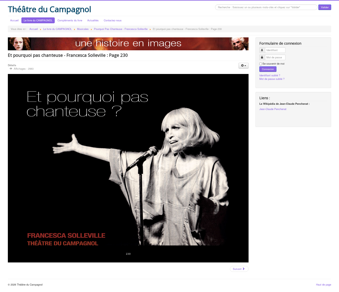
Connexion (268, 69)
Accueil (14, 20)
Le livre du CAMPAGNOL (38, 20)
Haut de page (323, 284)
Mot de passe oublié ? (271, 79)
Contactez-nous (113, 20)
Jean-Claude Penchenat (272, 109)
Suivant (237, 269)
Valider (325, 7)
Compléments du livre (69, 20)
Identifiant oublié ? (269, 75)
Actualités (93, 20)
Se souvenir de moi (273, 63)
